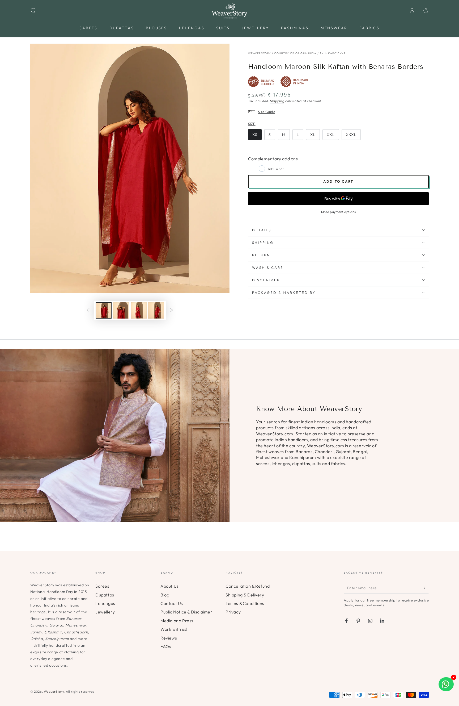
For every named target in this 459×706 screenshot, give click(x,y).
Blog (164, 595)
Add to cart (338, 181)
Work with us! (174, 629)
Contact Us (171, 603)
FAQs (165, 646)
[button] (33, 10)
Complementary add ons (273, 158)
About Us (169, 586)
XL (313, 134)
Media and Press (176, 620)
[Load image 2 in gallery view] (121, 310)
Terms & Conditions (245, 603)
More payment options (338, 212)
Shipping (277, 101)
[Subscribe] (426, 588)
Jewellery (105, 612)
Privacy (233, 612)
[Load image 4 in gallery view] (156, 310)
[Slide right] (171, 310)
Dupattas (104, 595)
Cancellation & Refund (248, 586)
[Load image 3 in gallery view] (139, 310)
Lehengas (105, 603)
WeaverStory (54, 692)
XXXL (351, 134)
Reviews (168, 638)
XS (254, 134)
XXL (331, 134)
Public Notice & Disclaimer (186, 612)
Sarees (102, 586)
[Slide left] (88, 310)
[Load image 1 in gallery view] (104, 310)
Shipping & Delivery (245, 595)
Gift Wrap (276, 168)
